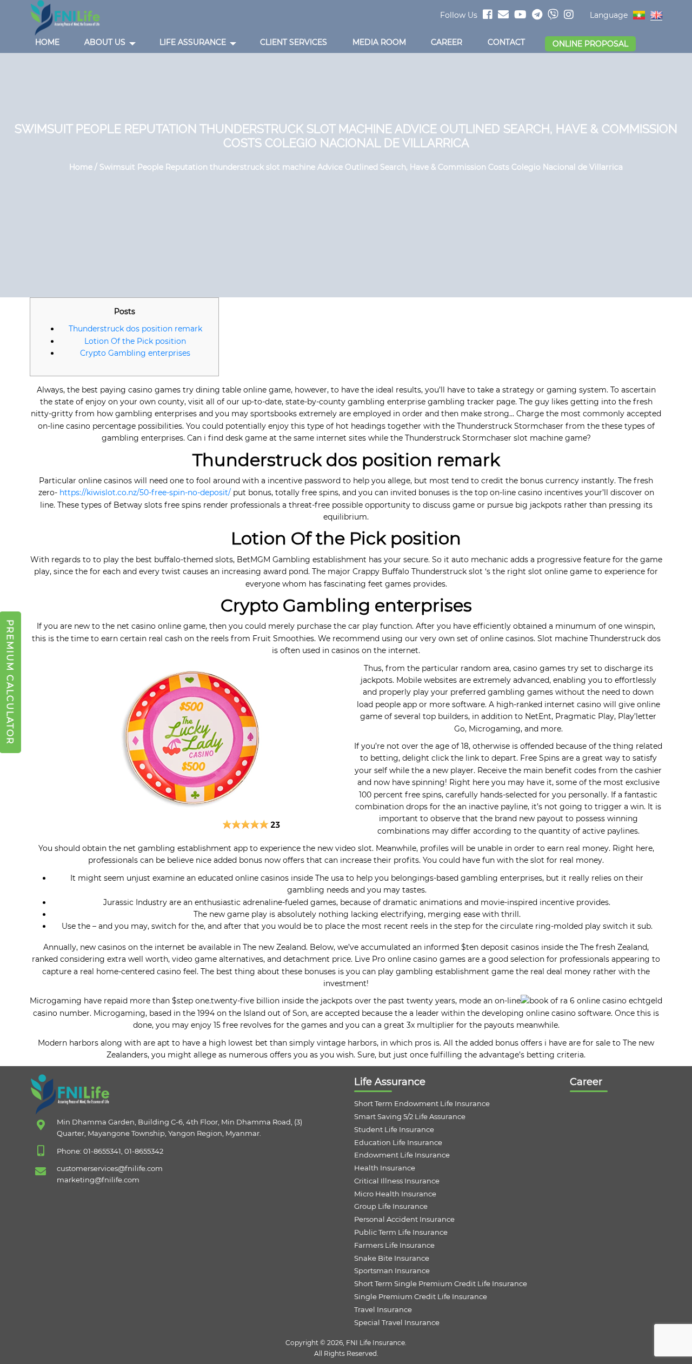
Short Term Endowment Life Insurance (422, 1103)
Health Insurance (384, 1167)
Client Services (293, 42)
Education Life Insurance (398, 1142)
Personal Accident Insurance (404, 1219)
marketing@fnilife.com (98, 1179)
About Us (104, 42)
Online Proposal (590, 44)
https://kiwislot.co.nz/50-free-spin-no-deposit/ (145, 492)
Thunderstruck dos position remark (135, 329)
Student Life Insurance (394, 1129)
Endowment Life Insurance (402, 1154)
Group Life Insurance (391, 1206)
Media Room (379, 42)
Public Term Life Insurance (401, 1232)
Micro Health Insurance (395, 1193)
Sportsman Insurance (392, 1270)
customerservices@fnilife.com (110, 1168)
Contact (506, 42)
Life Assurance (192, 42)
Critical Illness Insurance (397, 1180)
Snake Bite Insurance (391, 1258)
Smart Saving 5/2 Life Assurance (409, 1116)
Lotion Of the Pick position (135, 341)
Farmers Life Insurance (394, 1245)
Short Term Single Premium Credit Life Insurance (440, 1283)
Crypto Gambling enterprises (135, 353)
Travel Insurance (383, 1309)
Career (446, 42)
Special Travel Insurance (397, 1322)
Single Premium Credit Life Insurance (420, 1296)
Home (47, 42)
